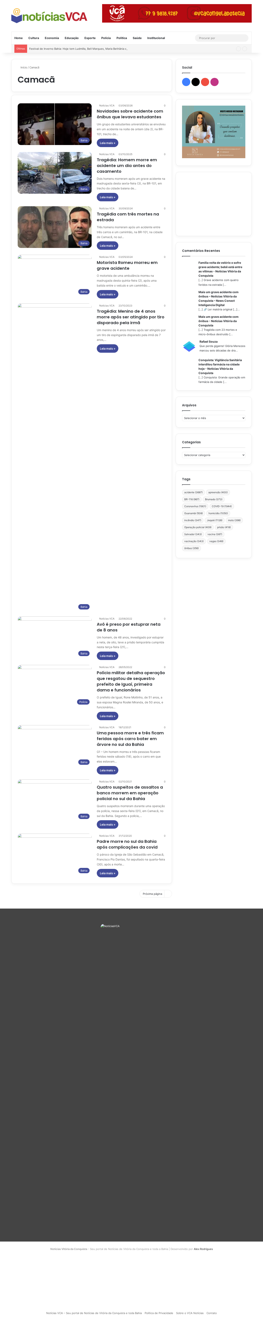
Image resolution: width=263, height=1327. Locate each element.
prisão (224, 527)
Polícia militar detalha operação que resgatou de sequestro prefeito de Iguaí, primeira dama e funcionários (131, 681)
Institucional (156, 38)
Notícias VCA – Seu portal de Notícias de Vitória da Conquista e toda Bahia (94, 1313)
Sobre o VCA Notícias (190, 1313)
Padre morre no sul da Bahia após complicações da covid (127, 844)
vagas (216, 541)
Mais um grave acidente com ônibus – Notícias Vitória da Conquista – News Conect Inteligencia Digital (218, 298)
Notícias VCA (106, 105)
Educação (72, 38)
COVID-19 (222, 506)
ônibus (191, 548)
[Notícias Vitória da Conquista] (49, 15)
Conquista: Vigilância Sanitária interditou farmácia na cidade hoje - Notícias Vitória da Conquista (220, 366)
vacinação (194, 541)
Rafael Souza (209, 341)
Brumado (213, 499)
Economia (52, 38)
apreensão (218, 492)
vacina (215, 534)
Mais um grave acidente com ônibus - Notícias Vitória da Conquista (218, 321)
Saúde (137, 38)
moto (234, 520)
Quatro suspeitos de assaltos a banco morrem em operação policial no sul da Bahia (130, 793)
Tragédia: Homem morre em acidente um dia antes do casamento (127, 165)
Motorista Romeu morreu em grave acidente (127, 265)
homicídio (218, 513)
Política (122, 38)
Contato (211, 1313)
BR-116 (191, 499)
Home (18, 38)
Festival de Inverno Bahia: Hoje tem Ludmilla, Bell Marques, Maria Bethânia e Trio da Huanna (88, 48)
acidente (193, 492)
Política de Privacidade (159, 1313)
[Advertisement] (213, 204)
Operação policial (197, 527)
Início (23, 67)
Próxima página (152, 893)
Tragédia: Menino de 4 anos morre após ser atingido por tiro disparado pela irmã (130, 317)
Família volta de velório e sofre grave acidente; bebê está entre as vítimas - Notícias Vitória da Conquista (220, 269)
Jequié (214, 520)
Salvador (193, 534)
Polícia (106, 38)
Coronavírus (195, 506)
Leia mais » (107, 143)
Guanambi (193, 513)
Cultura (33, 38)
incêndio (192, 520)
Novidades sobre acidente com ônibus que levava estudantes (130, 114)
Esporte (90, 38)
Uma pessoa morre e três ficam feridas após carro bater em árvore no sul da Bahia (130, 738)
